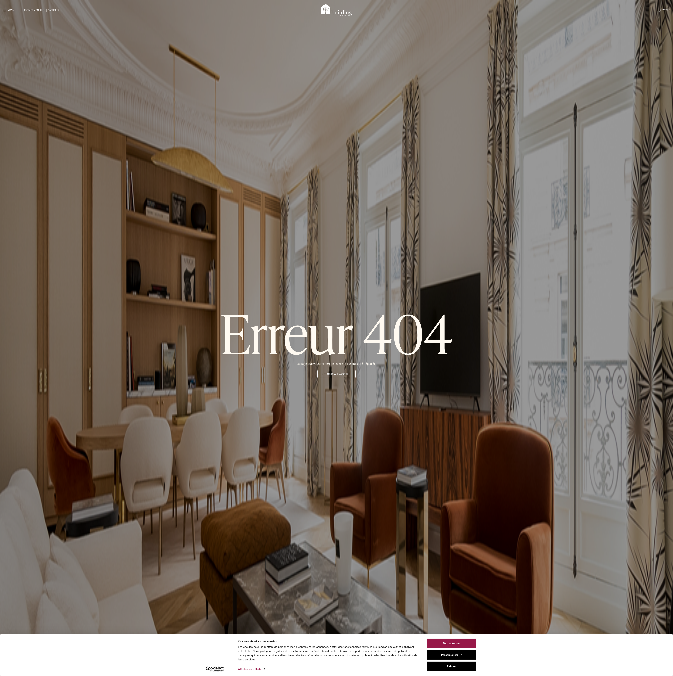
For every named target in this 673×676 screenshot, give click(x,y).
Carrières (53, 10)
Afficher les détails (249, 669)
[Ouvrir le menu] (8, 10)
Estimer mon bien (34, 10)
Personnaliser (449, 654)
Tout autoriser (451, 643)
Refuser (452, 666)
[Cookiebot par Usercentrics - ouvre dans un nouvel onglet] (214, 669)
